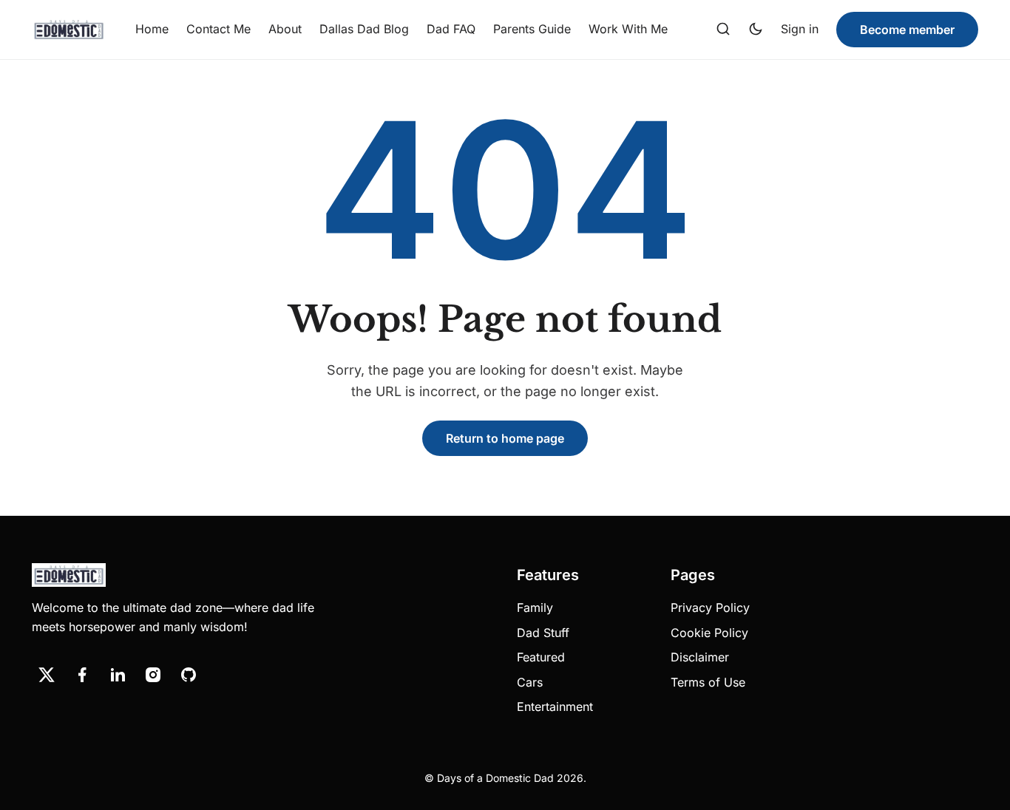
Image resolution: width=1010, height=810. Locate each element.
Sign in (799, 28)
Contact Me (218, 28)
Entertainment (555, 706)
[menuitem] (152, 29)
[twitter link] (46, 675)
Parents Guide (532, 28)
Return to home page (505, 438)
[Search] (723, 29)
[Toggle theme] (755, 29)
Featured (541, 657)
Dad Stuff (543, 632)
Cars (530, 682)
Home (152, 28)
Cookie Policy (709, 632)
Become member (907, 29)
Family (535, 607)
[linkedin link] (117, 675)
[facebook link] (82, 675)
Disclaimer (700, 657)
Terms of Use (708, 682)
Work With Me (628, 28)
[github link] (188, 675)
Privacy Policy (710, 607)
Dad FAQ (451, 28)
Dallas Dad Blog (364, 28)
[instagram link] (153, 675)
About (285, 28)
